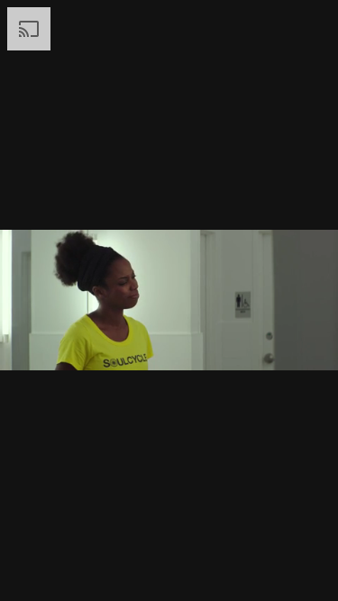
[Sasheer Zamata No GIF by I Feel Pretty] (169, 300)
